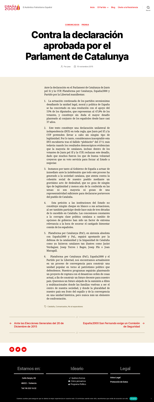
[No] (151, 398)
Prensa (85, 25)
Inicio (92, 7)
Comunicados (72, 25)
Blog (113, 7)
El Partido (102, 7)
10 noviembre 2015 (85, 66)
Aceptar (133, 398)
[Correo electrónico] (24, 349)
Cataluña (51, 306)
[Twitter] (17, 349)
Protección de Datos (119, 382)
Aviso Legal (115, 377)
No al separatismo (75, 306)
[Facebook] (11, 349)
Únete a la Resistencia (128, 7)
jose (69, 66)
